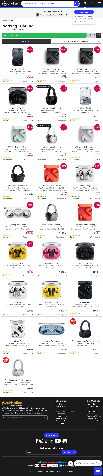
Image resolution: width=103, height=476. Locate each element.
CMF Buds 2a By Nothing (85, 69)
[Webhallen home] (10, 3)
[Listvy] (89, 35)
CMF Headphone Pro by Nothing (85, 341)
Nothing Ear (85, 302)
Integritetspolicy (61, 418)
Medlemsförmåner (93, 421)
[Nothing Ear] (85, 290)
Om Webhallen (92, 406)
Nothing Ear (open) (51, 341)
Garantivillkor (60, 409)
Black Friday (60, 423)
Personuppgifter (61, 416)
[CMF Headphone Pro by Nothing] (85, 329)
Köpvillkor (59, 404)
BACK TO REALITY (63, 15)
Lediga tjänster (92, 411)
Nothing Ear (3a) (51, 263)
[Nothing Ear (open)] (51, 329)
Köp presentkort (93, 418)
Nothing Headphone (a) (51, 108)
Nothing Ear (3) (18, 69)
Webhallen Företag (94, 416)
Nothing (6, 20)
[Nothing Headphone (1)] (18, 173)
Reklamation (60, 414)
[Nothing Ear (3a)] (51, 251)
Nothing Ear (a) (18, 108)
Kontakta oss (51, 435)
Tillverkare (90, 414)
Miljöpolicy (91, 409)
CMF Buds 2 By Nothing (51, 69)
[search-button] (76, 3)
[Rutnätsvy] (98, 35)
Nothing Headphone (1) (17, 186)
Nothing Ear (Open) (18, 224)
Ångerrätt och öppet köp (65, 411)
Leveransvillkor (61, 406)
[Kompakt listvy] (94, 35)
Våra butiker (91, 404)
